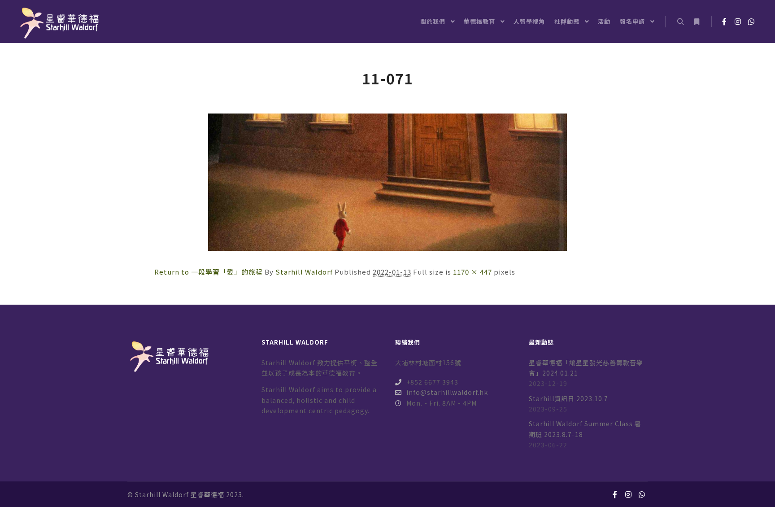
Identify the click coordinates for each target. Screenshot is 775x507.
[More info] (696, 22)
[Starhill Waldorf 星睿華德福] (58, 21)
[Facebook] (724, 21)
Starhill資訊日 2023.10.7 (568, 398)
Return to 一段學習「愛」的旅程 (208, 271)
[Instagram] (738, 21)
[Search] (680, 22)
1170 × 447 (472, 271)
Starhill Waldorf (304, 271)
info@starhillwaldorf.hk (447, 392)
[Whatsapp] (751, 21)
